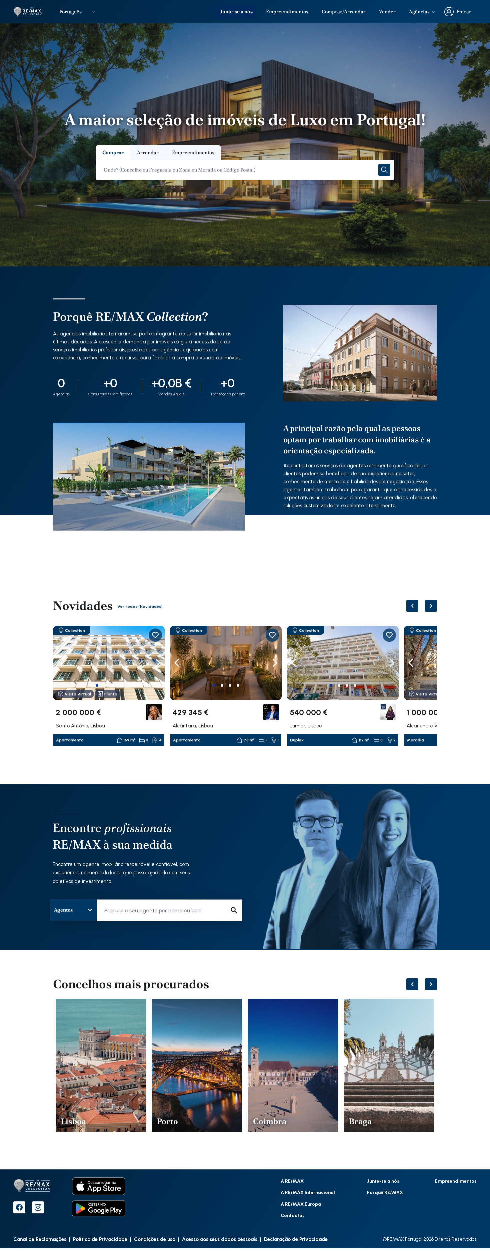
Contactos (293, 1215)
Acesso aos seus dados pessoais (219, 1239)
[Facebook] (19, 1207)
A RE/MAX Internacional (308, 1192)
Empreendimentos (287, 11)
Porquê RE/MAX (385, 1192)
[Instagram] (38, 1207)
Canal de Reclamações (39, 1239)
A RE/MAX (292, 1181)
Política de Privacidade (100, 1239)
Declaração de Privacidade (296, 1239)
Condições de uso (154, 1239)
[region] (245, 686)
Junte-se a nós (236, 11)
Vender (387, 11)
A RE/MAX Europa (301, 1204)
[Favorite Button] (155, 635)
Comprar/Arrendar (344, 11)
